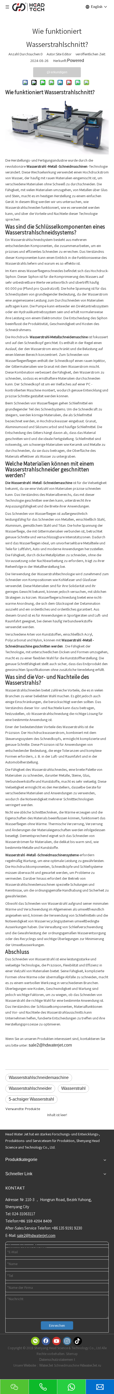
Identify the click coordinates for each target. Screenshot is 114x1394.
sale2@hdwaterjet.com (50, 1045)
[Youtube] (56, 1341)
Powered (75, 60)
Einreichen (57, 1325)
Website (30, 1365)
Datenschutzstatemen (56, 1360)
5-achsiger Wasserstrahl (31, 1099)
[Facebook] (46, 1341)
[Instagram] (67, 1341)
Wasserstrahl (73, 1088)
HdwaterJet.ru (90, 1365)
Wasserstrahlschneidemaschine (39, 1077)
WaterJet (46, 1365)
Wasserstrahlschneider (30, 1088)
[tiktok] (77, 1341)
